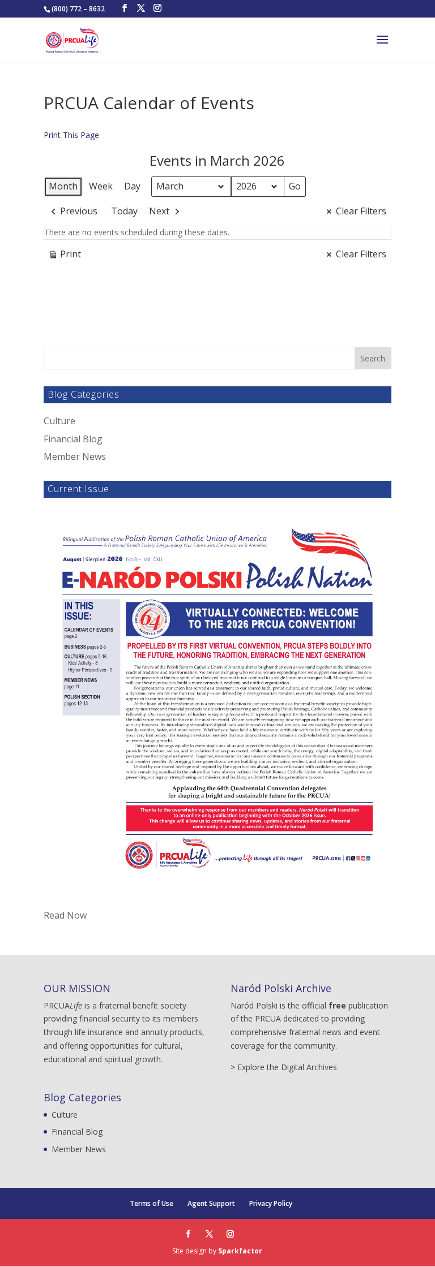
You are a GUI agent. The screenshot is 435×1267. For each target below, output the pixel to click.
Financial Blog (73, 439)
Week (101, 186)
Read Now (65, 915)
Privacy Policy (270, 1203)
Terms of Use (151, 1203)
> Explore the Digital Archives (284, 1067)
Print (64, 256)
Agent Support (211, 1203)
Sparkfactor (240, 1251)
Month (63, 186)
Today (124, 211)
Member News (75, 456)
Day (132, 186)
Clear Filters (361, 211)
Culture (59, 421)
